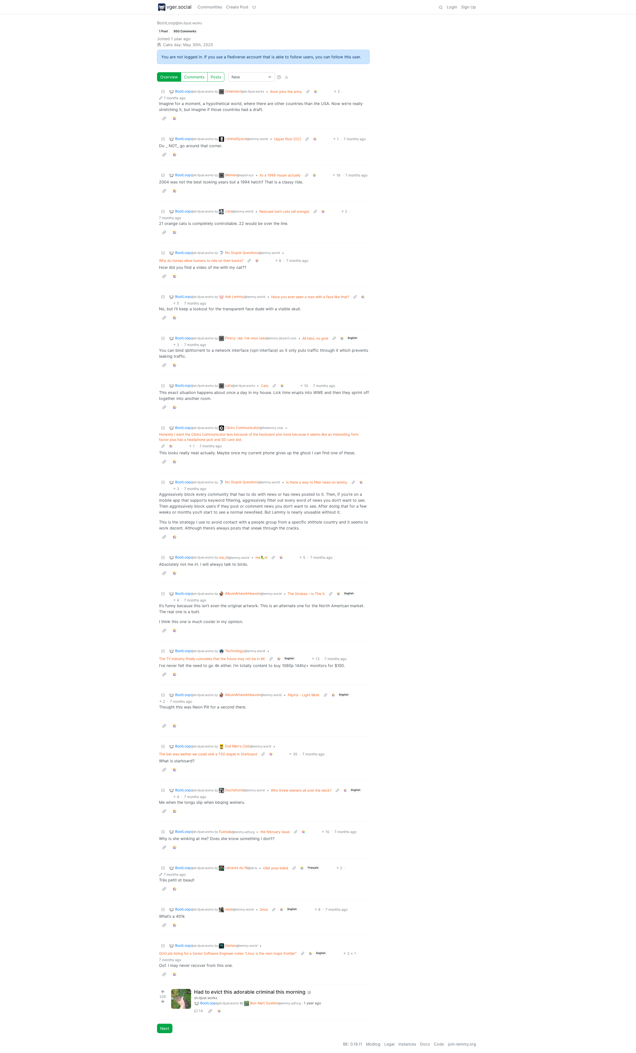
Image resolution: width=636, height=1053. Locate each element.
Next (164, 1028)
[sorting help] (279, 76)
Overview (169, 76)
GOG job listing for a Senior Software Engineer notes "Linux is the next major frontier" (228, 953)
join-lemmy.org (462, 1044)
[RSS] (286, 76)
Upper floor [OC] (287, 139)
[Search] (441, 7)
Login (452, 6)
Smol (264, 909)
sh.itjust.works (205, 998)
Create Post (237, 6)
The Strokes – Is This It (306, 594)
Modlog (373, 1044)
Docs (425, 1044)
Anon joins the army (286, 91)
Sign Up (468, 6)
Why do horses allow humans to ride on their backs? (201, 260)
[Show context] (308, 91)
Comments (194, 76)
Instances (407, 1044)
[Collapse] (163, 91)
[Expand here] (181, 999)
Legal (389, 1044)
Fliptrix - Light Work (303, 695)
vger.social (179, 7)
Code (439, 1044)
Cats (264, 386)
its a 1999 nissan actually (280, 175)
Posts (216, 76)
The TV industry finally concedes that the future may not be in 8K (212, 659)
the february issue (275, 832)
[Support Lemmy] (254, 7)
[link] (316, 91)
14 (201, 1011)
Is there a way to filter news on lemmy (316, 482)
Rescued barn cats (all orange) (284, 211)
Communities (210, 6)
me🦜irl (261, 557)
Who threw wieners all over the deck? (301, 790)
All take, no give (315, 338)
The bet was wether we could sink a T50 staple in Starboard (208, 754)
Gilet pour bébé (275, 868)
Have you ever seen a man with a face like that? (310, 297)
